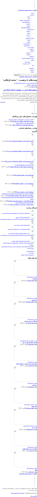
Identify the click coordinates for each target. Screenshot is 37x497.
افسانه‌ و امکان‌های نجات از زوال (30, 342)
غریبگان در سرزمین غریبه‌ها (31, 321)
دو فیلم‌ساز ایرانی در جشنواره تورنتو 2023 (24, 192)
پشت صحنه (27, 61)
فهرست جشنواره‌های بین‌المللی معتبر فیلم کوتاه (22, 121)
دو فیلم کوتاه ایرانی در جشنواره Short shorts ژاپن (20, 90)
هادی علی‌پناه (31, 280)
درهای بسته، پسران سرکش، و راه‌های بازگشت (26, 363)
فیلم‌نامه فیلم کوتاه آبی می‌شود (23, 217)
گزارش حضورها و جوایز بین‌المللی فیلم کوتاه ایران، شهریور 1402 (19, 161)
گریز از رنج (34, 427)
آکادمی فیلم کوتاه (29, 38)
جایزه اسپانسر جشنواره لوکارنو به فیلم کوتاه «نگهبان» (21, 166)
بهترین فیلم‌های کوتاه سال (27, 58)
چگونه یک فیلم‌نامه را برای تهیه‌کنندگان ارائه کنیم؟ (19, 229)
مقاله (28, 40)
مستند (28, 33)
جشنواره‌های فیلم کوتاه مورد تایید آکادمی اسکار (22, 125)
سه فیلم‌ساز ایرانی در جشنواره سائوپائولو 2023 (23, 183)
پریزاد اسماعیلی (30, 429)
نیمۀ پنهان (35, 278)
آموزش (28, 42)
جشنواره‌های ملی (26, 22)
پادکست (28, 52)
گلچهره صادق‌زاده (30, 301)
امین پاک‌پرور (31, 365)
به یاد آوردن (34, 385)
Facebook (31, 68)
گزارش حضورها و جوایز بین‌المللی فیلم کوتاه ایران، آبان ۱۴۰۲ (19, 141)
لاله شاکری (31, 387)
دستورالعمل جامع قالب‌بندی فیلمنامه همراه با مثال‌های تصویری (16, 213)
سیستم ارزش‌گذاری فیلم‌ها (27, 254)
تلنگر (36, 470)
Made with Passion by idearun (17, 493)
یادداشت (31, 49)
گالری (32, 60)
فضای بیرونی (30, 47)
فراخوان (28, 24)
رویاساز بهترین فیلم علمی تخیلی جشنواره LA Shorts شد (20, 195)
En (18, 10)
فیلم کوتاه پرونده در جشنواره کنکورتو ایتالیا (23, 175)
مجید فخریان (31, 344)
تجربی (28, 36)
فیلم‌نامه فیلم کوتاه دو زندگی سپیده (22, 225)
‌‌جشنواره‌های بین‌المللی (25, 20)
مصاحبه (28, 54)
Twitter (31, 70)
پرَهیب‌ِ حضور (34, 406)
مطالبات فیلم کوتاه (25, 27)
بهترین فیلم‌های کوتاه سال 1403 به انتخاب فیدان (19, 233)
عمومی (28, 25)
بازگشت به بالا (34, 496)
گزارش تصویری (26, 63)
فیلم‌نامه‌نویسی (26, 43)
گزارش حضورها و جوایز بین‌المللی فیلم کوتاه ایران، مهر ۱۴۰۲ (19, 151)
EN (32, 65)
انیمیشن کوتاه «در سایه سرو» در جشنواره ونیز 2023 (21, 204)
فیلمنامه (31, 56)
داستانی (28, 31)
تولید (29, 18)
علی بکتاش (31, 472)
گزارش (31, 15)
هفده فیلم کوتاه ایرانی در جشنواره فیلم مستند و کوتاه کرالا (20, 201)
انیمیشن (28, 34)
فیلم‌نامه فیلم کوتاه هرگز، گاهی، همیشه (21, 241)
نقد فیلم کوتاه (30, 29)
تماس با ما (31, 253)
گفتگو (32, 51)
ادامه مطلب (2, 102)
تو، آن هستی (34, 300)
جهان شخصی (27, 45)
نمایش (28, 16)
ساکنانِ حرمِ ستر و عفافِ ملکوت (29, 449)
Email (32, 72)
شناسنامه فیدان (29, 251)
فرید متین (31, 450)
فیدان (32, 13)
